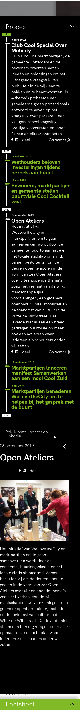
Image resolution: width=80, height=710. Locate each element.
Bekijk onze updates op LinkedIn (36, 434)
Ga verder (57, 139)
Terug (55, 446)
